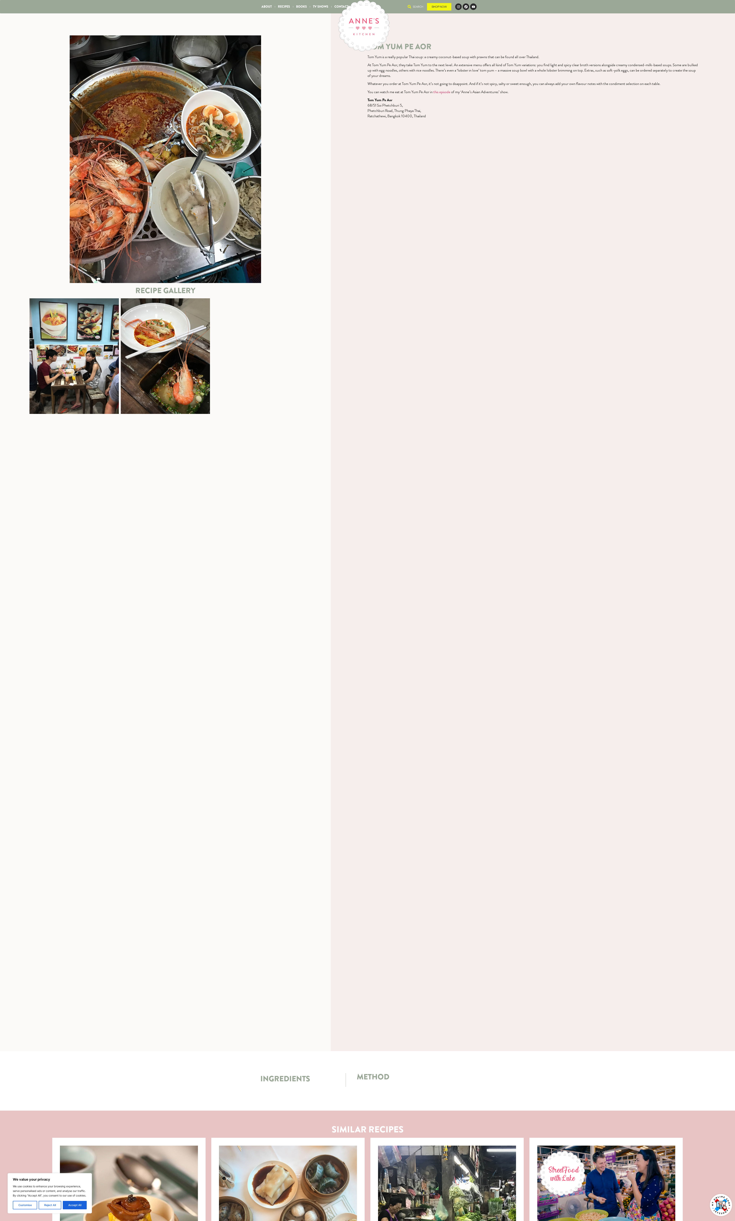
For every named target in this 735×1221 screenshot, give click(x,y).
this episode (441, 92)
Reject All (50, 1205)
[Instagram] (458, 6)
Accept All (74, 1205)
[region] (50, 1193)
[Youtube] (473, 6)
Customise (25, 1205)
